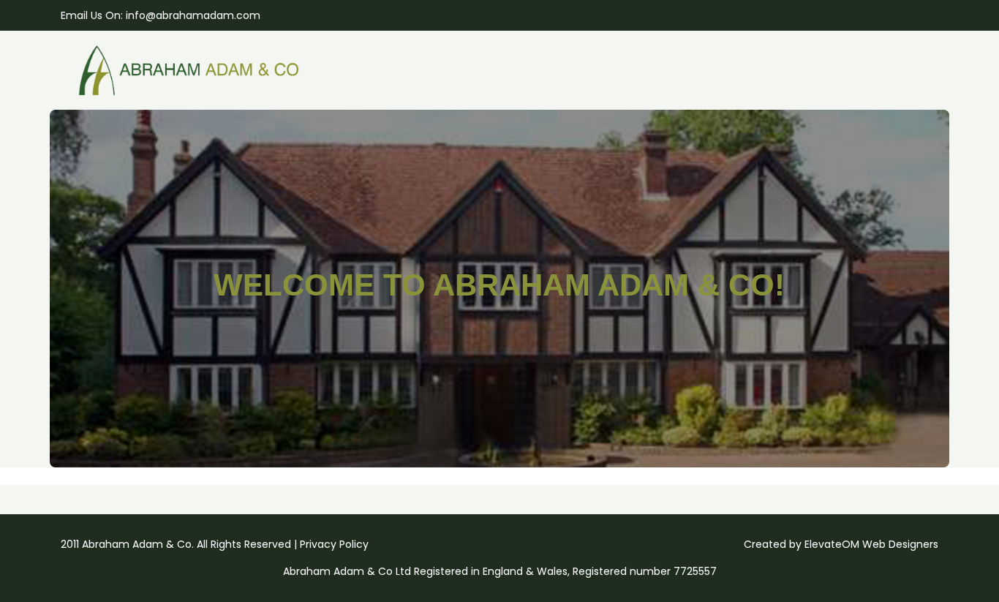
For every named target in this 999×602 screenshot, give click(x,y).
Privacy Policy (334, 544)
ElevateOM (831, 544)
